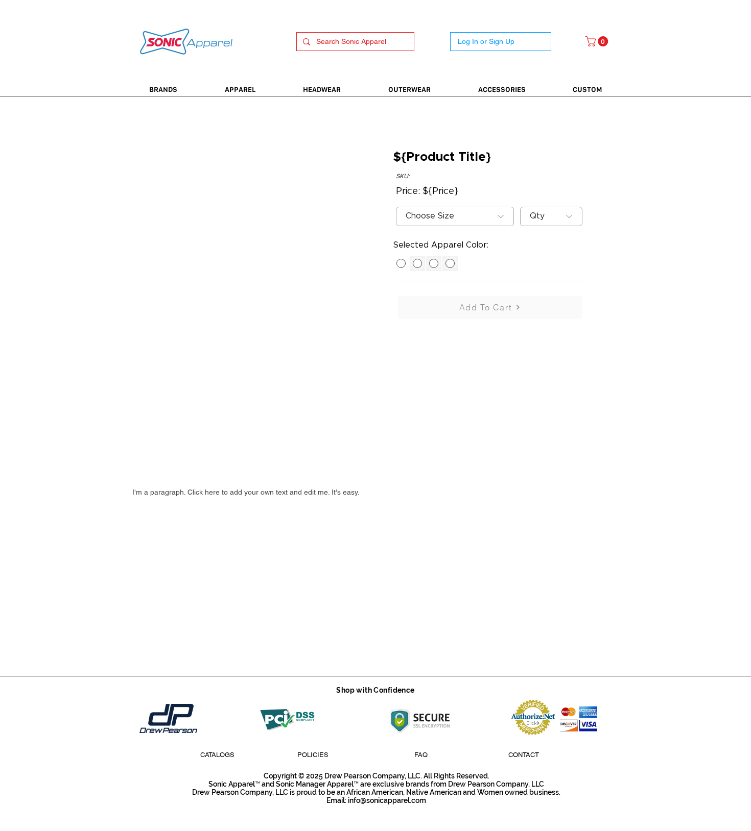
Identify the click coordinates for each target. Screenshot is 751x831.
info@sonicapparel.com (387, 800)
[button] (598, 41)
